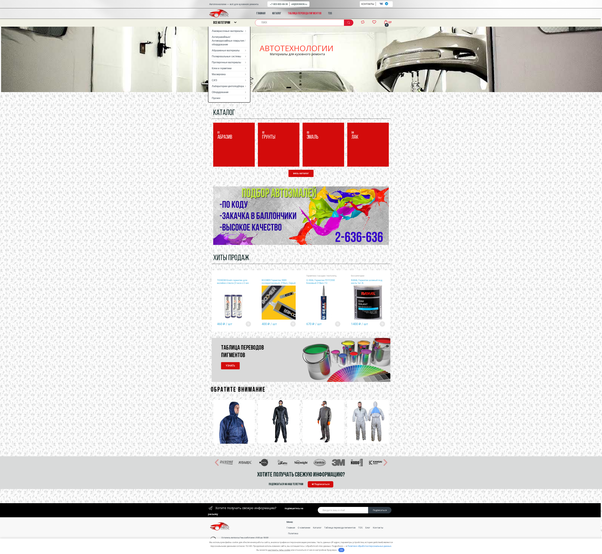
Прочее (216, 98)
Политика (293, 533)
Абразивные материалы (226, 50)
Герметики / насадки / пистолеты (321, 275)
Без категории (357, 275)
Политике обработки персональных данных (369, 546)
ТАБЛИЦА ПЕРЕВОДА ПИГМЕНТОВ (304, 13)
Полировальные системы (226, 56)
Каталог (317, 527)
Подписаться (380, 510)
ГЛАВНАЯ (260, 13)
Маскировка (219, 74)
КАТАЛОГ (276, 13)
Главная (290, 527)
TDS (330, 13)
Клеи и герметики (222, 68)
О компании (304, 527)
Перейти (228, 157)
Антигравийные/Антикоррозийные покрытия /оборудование (228, 40)
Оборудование (220, 92)
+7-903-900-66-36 (279, 4)
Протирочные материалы (226, 62)
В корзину (248, 324)
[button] (300, 173)
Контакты (378, 527)
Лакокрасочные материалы (227, 31)
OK (341, 550)
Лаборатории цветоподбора (228, 86)
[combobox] (299, 22)
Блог (367, 527)
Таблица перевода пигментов (340, 527)
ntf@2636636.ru (299, 4)
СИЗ (214, 80)
